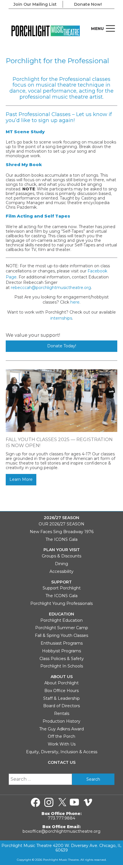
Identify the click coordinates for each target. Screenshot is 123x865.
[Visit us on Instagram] (48, 802)
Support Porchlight (62, 588)
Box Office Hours (61, 690)
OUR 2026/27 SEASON (61, 524)
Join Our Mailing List (35, 4)
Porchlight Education (61, 620)
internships (61, 318)
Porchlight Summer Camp (61, 627)
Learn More (21, 479)
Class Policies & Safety (61, 658)
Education (61, 614)
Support (61, 582)
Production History (61, 721)
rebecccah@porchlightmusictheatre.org (51, 287)
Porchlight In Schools (61, 666)
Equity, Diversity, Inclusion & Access (61, 751)
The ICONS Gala (61, 539)
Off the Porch (61, 736)
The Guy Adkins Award (61, 729)
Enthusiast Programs (62, 643)
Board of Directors (61, 705)
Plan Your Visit (61, 549)
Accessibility (61, 571)
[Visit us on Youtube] (74, 802)
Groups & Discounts (61, 556)
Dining (61, 563)
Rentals (61, 713)
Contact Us (62, 762)
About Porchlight (61, 682)
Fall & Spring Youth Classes (61, 635)
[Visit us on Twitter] (62, 802)
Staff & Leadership (61, 698)
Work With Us (62, 744)
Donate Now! (88, 4)
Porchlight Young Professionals (61, 603)
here (75, 302)
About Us (62, 676)
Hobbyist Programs (61, 650)
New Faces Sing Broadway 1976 (62, 531)
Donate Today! (61, 345)
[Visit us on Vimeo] (87, 802)
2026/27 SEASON (61, 517)
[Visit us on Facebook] (35, 802)
